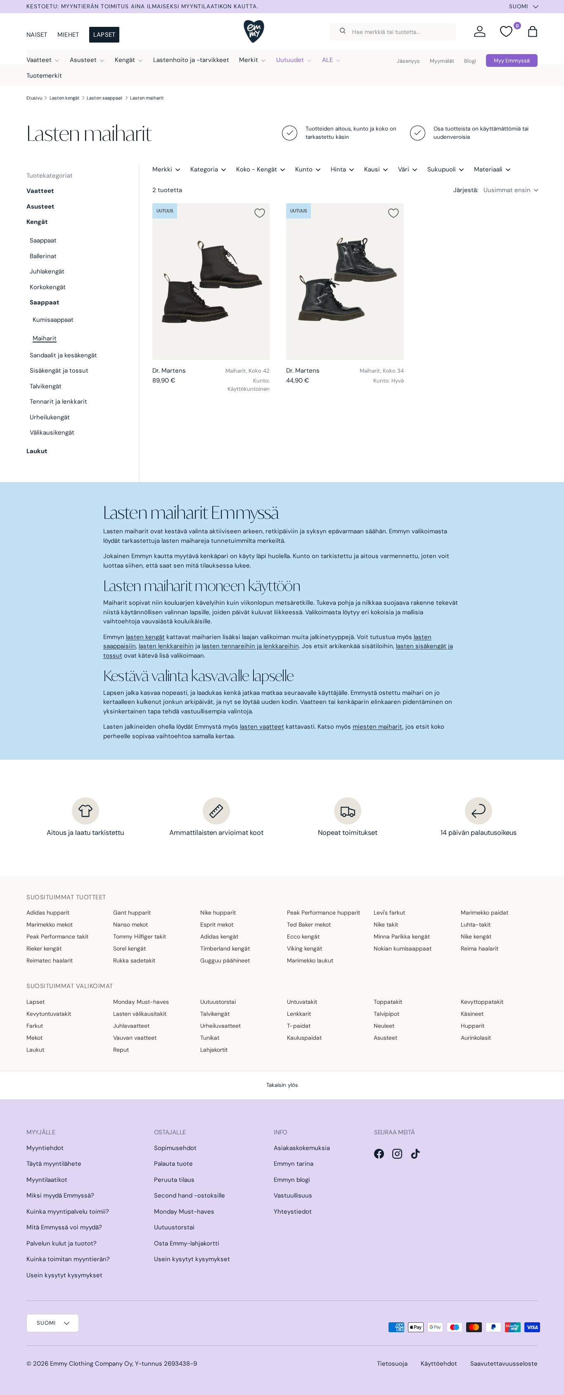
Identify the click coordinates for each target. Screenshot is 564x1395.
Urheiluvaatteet (220, 1025)
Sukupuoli (441, 169)
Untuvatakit (302, 1001)
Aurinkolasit (476, 1037)
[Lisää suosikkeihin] (260, 213)
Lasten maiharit (147, 98)
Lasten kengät (65, 98)
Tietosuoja (392, 1363)
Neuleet (384, 1025)
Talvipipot (386, 1013)
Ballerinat (43, 256)
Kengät (125, 60)
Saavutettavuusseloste (504, 1363)
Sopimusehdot (175, 1148)
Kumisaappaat (53, 320)
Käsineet (472, 1013)
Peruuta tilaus (174, 1180)
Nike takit (386, 924)
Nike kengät (476, 936)
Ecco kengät (303, 936)
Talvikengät (46, 386)
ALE (327, 60)
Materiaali (488, 169)
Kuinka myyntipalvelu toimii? (67, 1211)
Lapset (104, 35)
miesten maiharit (378, 726)
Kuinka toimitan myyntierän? (68, 1259)
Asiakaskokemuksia (302, 1148)
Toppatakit (388, 1001)
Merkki (162, 169)
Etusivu (34, 98)
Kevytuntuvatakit (48, 1013)
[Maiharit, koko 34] (344, 281)
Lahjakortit (213, 1049)
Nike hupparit (218, 912)
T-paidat (298, 1025)
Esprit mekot (216, 924)
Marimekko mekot (49, 924)
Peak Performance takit (57, 936)
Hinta (338, 169)
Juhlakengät (47, 271)
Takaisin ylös (282, 1084)
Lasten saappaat (105, 98)
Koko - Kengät (256, 169)
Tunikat (209, 1037)
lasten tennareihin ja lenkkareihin (250, 646)
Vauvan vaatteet (134, 1037)
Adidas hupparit (47, 912)
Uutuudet (290, 60)
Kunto (304, 169)
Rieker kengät (44, 948)
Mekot (34, 1037)
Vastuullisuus (293, 1195)
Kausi (372, 169)
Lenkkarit (299, 1013)
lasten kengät (145, 637)
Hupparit (472, 1025)
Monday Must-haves (141, 1001)
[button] (533, 31)
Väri (403, 169)
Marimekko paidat (484, 912)
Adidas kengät (219, 936)
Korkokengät (48, 287)
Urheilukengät (50, 417)
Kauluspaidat (304, 1037)
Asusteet (83, 60)
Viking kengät (304, 948)
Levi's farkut (389, 912)
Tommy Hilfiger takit (139, 936)
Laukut (36, 451)
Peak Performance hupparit (323, 912)
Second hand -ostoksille (189, 1195)
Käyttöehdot (439, 1363)
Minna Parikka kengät (402, 936)
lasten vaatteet (262, 726)
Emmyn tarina (293, 1164)
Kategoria (204, 169)
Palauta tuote (173, 1164)
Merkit (248, 60)
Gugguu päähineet (225, 960)
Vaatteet (39, 60)
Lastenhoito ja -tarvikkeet (191, 60)
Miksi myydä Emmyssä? (60, 1195)
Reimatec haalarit (49, 960)
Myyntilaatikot (46, 1180)
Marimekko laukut (310, 960)
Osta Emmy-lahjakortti (186, 1243)
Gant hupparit (132, 912)
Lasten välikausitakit (139, 1013)
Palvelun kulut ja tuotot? (61, 1243)
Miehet (68, 35)
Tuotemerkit (44, 75)
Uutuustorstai (218, 1001)
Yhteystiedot (293, 1211)
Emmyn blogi (292, 1180)
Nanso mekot (130, 924)
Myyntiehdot (45, 1148)
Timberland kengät (225, 948)
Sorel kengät (129, 948)
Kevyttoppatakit (482, 1001)
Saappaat (43, 240)
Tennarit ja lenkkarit (58, 401)
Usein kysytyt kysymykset (64, 1275)
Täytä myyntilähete (53, 1164)
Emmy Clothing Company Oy (91, 1363)
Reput (121, 1049)
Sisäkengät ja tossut (59, 370)
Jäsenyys (408, 60)
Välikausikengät (52, 432)
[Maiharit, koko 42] (211, 281)
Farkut (34, 1025)
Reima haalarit (479, 948)
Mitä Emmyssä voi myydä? (64, 1227)
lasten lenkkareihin (166, 646)
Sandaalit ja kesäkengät (63, 355)
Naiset (36, 35)
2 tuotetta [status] (167, 190)
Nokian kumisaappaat (402, 948)
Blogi (470, 60)
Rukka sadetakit (134, 960)
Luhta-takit (476, 924)
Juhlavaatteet (131, 1025)
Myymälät (442, 60)
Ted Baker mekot (309, 924)
